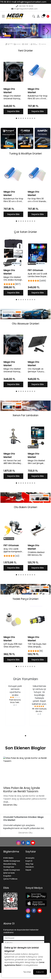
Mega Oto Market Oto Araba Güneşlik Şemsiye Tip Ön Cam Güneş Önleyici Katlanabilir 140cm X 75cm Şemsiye (13, 278)
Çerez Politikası (10, 878)
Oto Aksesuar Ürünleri (25, 323)
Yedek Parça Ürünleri (25, 599)
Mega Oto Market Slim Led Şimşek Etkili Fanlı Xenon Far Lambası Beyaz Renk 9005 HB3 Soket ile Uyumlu (37, 462)
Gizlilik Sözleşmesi (11, 861)
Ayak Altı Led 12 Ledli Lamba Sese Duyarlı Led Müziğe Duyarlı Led (37, 275)
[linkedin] (28, 842)
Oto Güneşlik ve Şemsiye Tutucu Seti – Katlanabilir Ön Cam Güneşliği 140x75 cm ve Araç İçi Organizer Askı (37, 370)
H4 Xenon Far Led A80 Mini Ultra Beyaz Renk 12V (13, 462)
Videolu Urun (16, 263)
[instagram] (18, 842)
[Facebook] (34, 910)
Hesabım (30, 867)
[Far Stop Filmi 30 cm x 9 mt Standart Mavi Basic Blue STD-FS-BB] (37, 174)
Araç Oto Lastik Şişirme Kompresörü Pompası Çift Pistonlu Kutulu (13, 550)
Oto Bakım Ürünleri (25, 507)
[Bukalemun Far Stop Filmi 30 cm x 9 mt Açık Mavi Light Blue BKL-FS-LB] (37, 71)
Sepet (28, 870)
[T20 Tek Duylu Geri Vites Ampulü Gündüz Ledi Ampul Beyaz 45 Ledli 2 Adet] (37, 620)
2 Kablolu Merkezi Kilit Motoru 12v (36, 553)
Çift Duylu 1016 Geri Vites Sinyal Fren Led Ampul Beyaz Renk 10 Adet (13, 645)
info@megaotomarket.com (26, 9)
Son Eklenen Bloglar (25, 748)
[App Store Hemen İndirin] (35, 903)
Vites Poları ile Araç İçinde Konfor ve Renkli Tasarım (21, 789)
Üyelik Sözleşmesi (11, 870)
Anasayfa (30, 858)
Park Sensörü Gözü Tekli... (15, 701)
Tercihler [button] (27, 972)
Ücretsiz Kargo (10, 263)
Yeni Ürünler (25, 50)
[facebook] (23, 842)
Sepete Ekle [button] (13, 111)
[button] (3, 16)
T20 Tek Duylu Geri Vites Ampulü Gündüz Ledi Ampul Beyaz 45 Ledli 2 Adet (37, 645)
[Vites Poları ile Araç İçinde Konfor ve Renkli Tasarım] (25, 771)
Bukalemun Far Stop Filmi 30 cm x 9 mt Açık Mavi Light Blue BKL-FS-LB (37, 97)
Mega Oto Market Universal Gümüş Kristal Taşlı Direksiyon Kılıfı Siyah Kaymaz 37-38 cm (12, 97)
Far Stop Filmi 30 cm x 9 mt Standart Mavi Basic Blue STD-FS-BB (37, 200)
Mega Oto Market (9, 90)
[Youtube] (40, 910)
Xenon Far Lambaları (25, 415)
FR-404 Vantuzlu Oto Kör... (39, 710)
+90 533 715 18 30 (25, 6)
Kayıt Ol (29, 861)
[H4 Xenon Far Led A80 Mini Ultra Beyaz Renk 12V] (13, 436)
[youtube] (32, 842)
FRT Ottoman (35, 270)
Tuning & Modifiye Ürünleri (25, 153)
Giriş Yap (29, 864)
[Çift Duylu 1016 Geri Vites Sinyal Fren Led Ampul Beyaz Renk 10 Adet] (13, 620)
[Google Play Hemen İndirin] (35, 896)
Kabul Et (40, 972)
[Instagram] (28, 910)
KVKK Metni (8, 858)
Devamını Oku (10, 804)
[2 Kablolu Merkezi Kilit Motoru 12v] (37, 528)
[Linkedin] (28, 915)
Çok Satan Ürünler (25, 232)
